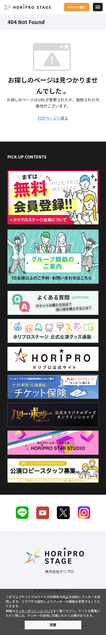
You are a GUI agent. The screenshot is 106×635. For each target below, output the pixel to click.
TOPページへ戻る (52, 118)
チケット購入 (76, 7)
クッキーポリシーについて (34, 611)
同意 (53, 624)
